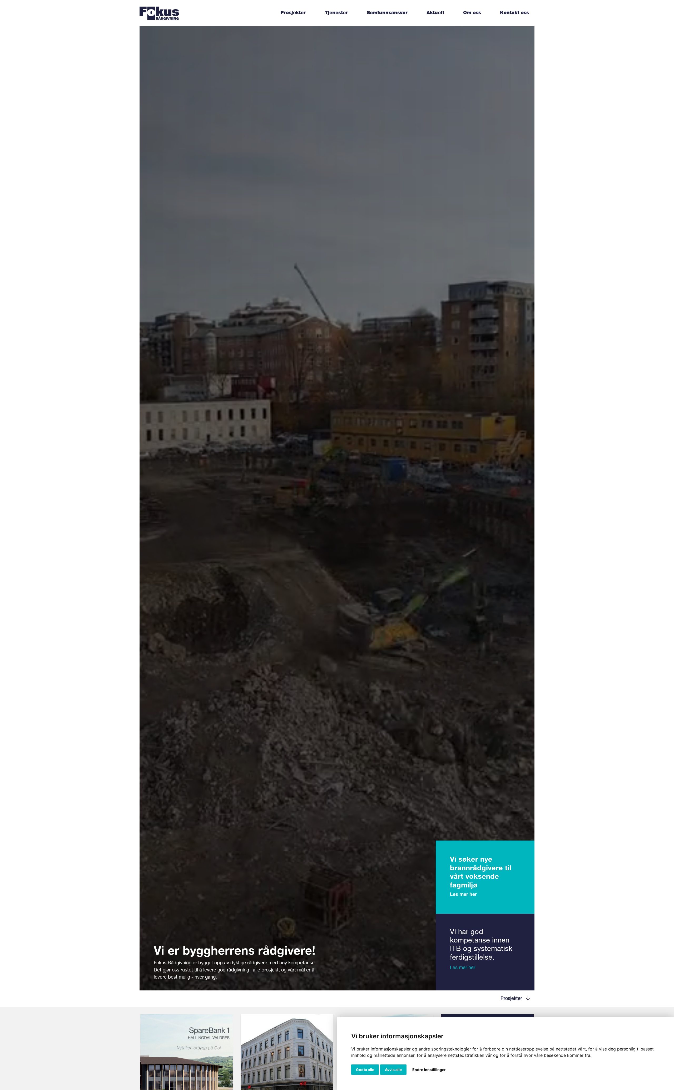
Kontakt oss (514, 13)
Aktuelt (435, 13)
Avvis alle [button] (393, 1069)
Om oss (472, 13)
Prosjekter (293, 13)
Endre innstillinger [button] (429, 1069)
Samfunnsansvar (387, 13)
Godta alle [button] (365, 1069)
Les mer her (463, 894)
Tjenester (336, 13)
